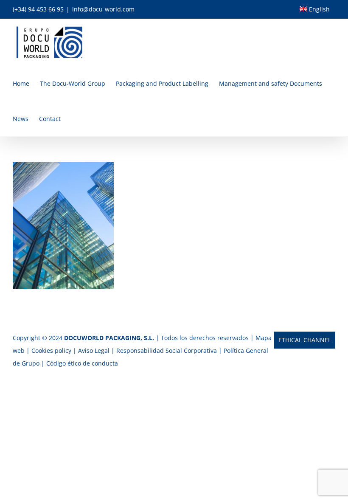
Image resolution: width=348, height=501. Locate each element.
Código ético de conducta (82, 363)
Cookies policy (51, 350)
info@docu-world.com (103, 9)
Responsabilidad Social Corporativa (167, 350)
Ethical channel (304, 340)
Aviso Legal (94, 350)
